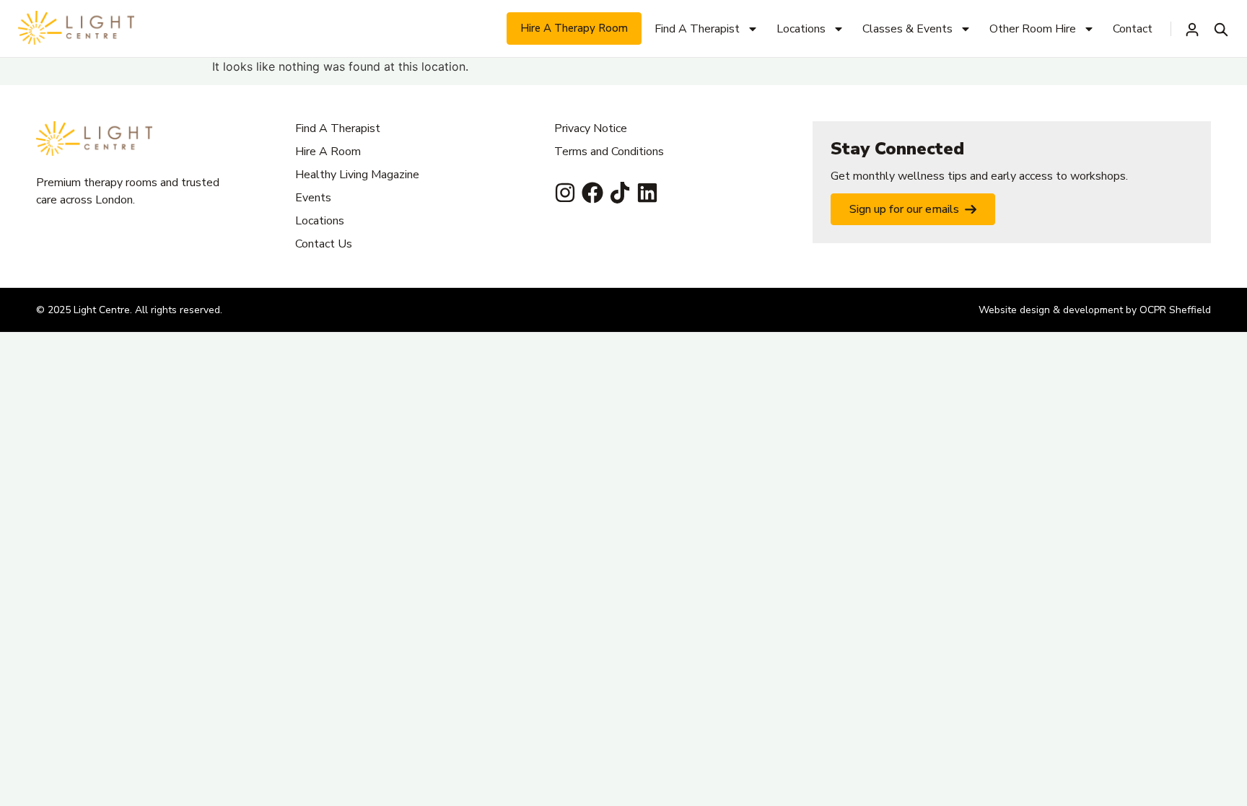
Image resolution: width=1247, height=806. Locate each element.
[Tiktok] (620, 192)
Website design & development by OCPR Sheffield (1095, 310)
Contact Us (323, 244)
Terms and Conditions (609, 151)
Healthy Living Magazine (357, 174)
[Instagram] (565, 192)
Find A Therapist (697, 29)
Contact (1132, 29)
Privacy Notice (590, 128)
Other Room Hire (1032, 29)
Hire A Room (328, 151)
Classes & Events (907, 29)
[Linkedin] (647, 192)
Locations (801, 29)
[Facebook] (592, 192)
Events (313, 197)
